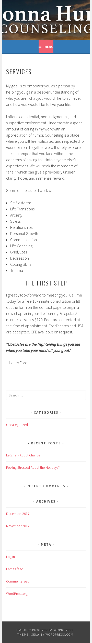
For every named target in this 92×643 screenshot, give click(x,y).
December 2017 (17, 513)
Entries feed (14, 569)
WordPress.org (17, 593)
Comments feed (17, 581)
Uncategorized (17, 424)
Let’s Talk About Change (23, 455)
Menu (48, 46)
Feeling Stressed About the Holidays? (33, 467)
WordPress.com (59, 634)
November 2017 (17, 526)
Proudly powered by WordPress (45, 630)
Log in (10, 556)
